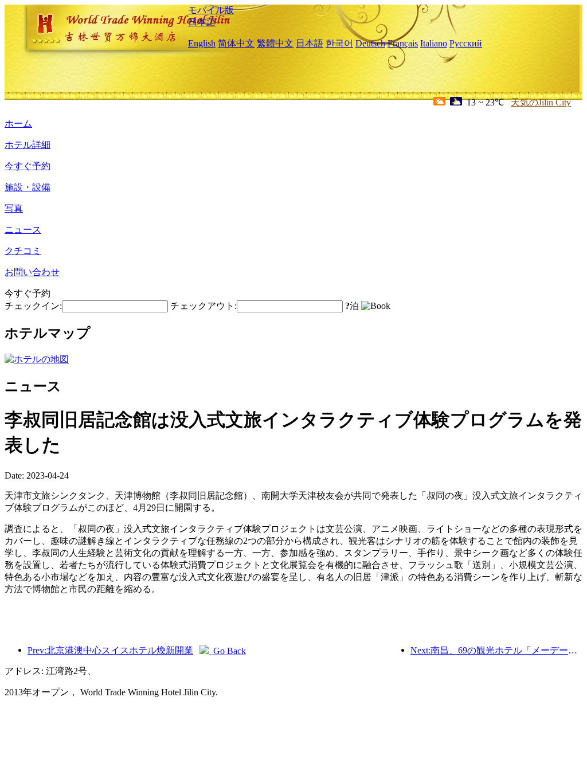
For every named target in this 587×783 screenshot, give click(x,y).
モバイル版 (211, 10)
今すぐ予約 (27, 166)
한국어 (339, 43)
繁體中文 (275, 43)
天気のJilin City (541, 102)
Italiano (433, 43)
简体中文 (236, 43)
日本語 (202, 22)
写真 (14, 208)
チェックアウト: (203, 306)
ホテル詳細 (27, 145)
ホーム (18, 123)
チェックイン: (33, 306)
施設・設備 (27, 187)
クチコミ (23, 251)
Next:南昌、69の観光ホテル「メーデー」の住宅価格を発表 (496, 650)
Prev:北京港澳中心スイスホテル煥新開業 (110, 650)
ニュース (23, 229)
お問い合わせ (32, 272)
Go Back (227, 651)
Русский (465, 43)
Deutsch (370, 43)
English (202, 43)
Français (403, 43)
